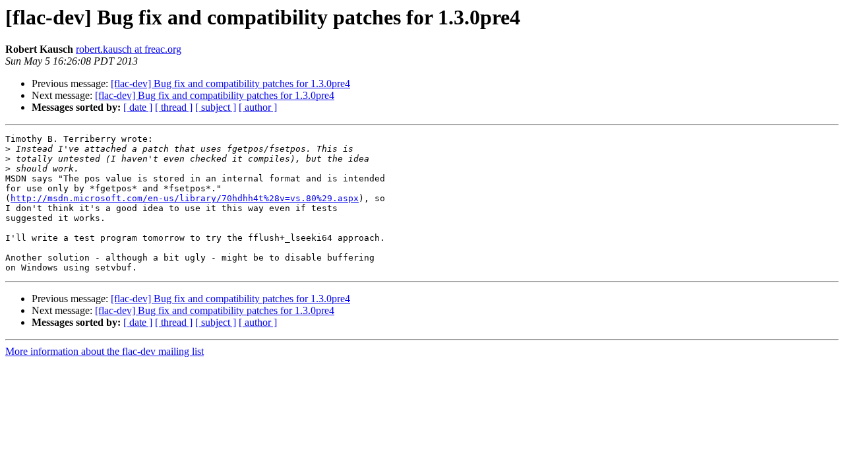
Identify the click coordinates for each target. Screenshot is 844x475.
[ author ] (258, 107)
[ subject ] (215, 107)
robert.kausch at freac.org (128, 49)
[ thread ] (174, 107)
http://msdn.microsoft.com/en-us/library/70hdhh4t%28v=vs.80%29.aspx (185, 198)
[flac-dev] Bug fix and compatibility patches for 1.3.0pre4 (230, 83)
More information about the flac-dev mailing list (104, 351)
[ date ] (137, 107)
